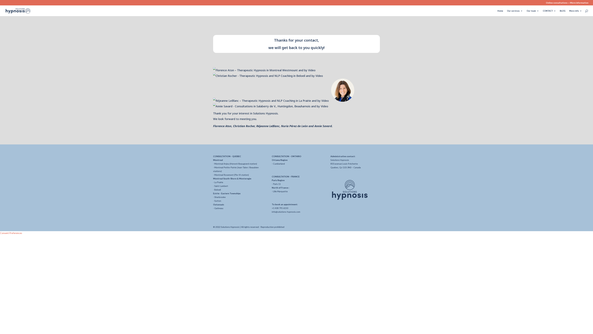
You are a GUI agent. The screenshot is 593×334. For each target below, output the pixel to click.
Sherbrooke (220, 197)
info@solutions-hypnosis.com (286, 211)
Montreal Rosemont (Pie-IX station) (231, 174)
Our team (531, 11)
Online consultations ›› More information (567, 3)
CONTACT (548, 11)
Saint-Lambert (221, 186)
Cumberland (279, 163)
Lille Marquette (280, 191)
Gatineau (218, 208)
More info (574, 11)
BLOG (562, 11)
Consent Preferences (11, 232)
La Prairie (218, 182)
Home (500, 11)
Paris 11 (277, 184)
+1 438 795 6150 (280, 208)
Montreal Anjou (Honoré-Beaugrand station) (235, 163)
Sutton (217, 200)
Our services (513, 11)
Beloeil (217, 189)
